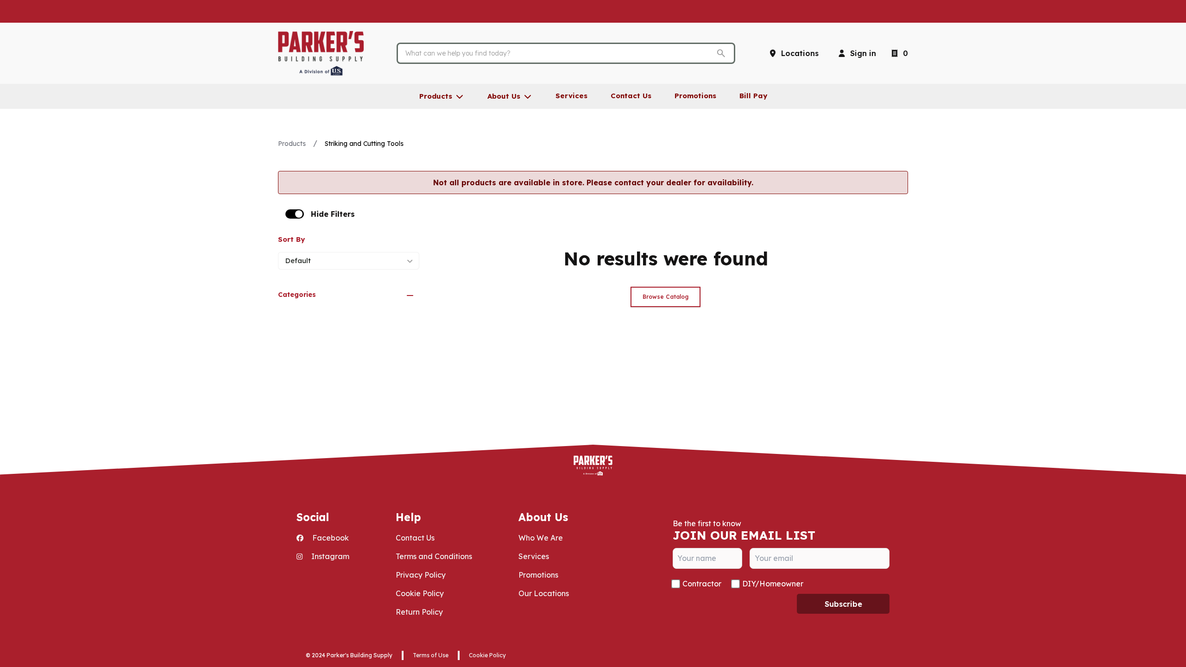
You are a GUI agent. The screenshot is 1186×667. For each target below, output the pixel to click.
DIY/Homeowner (772, 583)
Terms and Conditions (434, 556)
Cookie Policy (420, 593)
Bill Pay (753, 95)
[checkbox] (294, 214)
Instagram (329, 556)
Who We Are (540, 537)
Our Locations (543, 593)
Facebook (329, 537)
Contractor (701, 583)
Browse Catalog (665, 296)
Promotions (538, 574)
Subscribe (843, 604)
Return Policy (419, 612)
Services (533, 556)
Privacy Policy (421, 574)
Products (292, 143)
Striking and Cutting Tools (364, 143)
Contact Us (415, 537)
